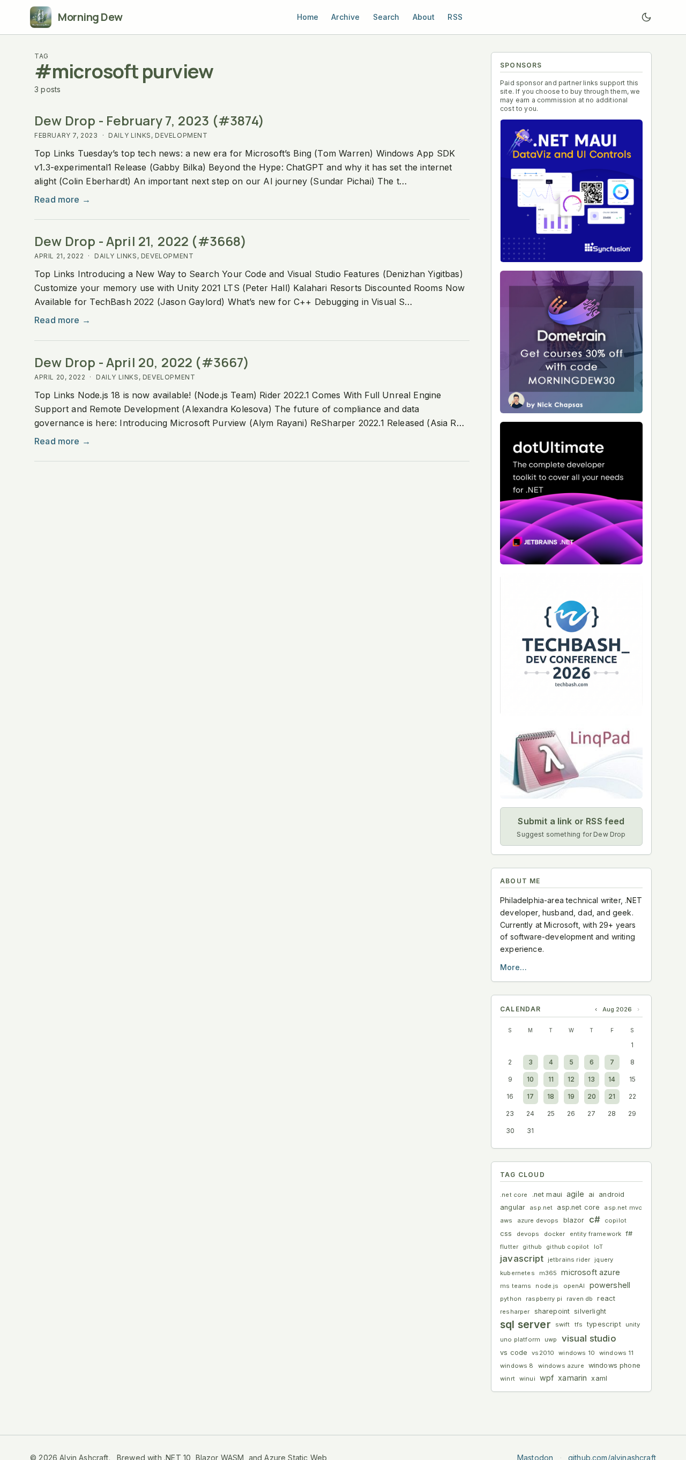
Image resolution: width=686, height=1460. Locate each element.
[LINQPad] (571, 761)
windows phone (614, 1365)
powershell (610, 1285)
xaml (599, 1378)
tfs (579, 1324)
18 (550, 1096)
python (510, 1298)
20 (591, 1096)
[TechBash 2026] (571, 644)
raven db (579, 1298)
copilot (616, 1220)
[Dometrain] (571, 342)
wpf (547, 1377)
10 (530, 1079)
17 (530, 1096)
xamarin (572, 1377)
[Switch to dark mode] (646, 17)
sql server (525, 1324)
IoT (598, 1246)
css (506, 1234)
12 (571, 1079)
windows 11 (616, 1353)
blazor (574, 1220)
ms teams (515, 1286)
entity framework (596, 1234)
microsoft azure (590, 1272)
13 (591, 1079)
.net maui (547, 1194)
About (424, 16)
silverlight (590, 1311)
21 (611, 1096)
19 (571, 1096)
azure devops (538, 1220)
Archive (345, 16)
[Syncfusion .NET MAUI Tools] (571, 191)
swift (562, 1324)
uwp (551, 1339)
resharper (515, 1311)
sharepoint (552, 1311)
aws (506, 1220)
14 (611, 1079)
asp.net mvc (623, 1207)
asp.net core (578, 1207)
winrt (507, 1378)
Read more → (62, 199)
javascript (521, 1258)
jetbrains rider (569, 1259)
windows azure (561, 1365)
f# (628, 1234)
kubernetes (517, 1273)
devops (528, 1234)
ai (591, 1194)
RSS (455, 16)
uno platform (520, 1339)
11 (551, 1079)
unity (632, 1324)
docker (554, 1234)
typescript (604, 1324)
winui (527, 1378)
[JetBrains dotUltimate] (571, 493)
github (532, 1246)
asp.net (541, 1207)
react (606, 1298)
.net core (514, 1194)
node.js (546, 1286)
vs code (513, 1353)
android (611, 1194)
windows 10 (576, 1353)
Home (308, 16)
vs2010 (543, 1353)
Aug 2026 (617, 1009)
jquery (603, 1259)
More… (513, 967)
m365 (548, 1273)
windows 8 (517, 1365)
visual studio (589, 1338)
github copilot (567, 1246)
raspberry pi (544, 1298)
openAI (574, 1286)
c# (594, 1219)
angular (512, 1207)
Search (386, 16)
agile (575, 1193)
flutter (509, 1246)
